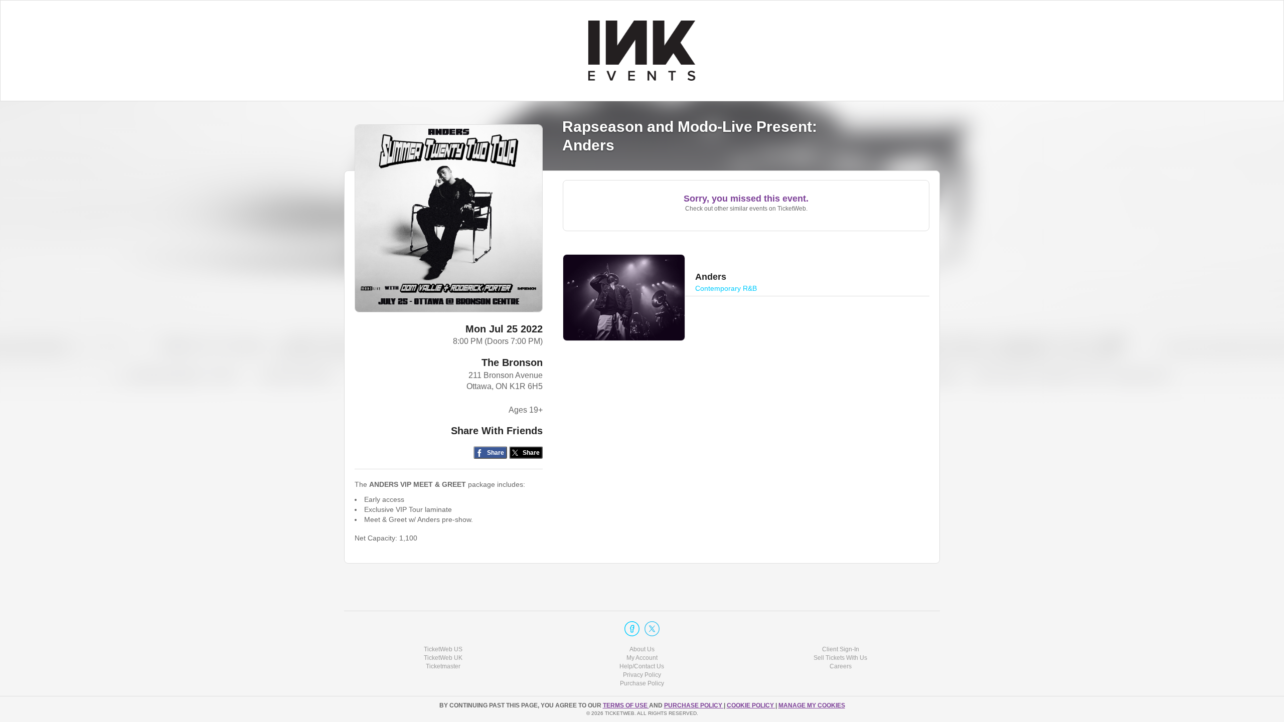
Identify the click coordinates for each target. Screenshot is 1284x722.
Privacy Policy (642, 674)
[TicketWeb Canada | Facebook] (631, 628)
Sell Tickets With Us (840, 657)
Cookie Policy (751, 705)
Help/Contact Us (641, 666)
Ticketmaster (443, 666)
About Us (642, 649)
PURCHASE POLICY (694, 705)
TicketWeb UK (443, 657)
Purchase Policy (642, 683)
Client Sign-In (840, 649)
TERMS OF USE (626, 705)
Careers (841, 666)
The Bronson (512, 362)
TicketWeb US (443, 649)
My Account (642, 657)
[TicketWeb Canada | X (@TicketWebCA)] (652, 628)
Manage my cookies (811, 705)
